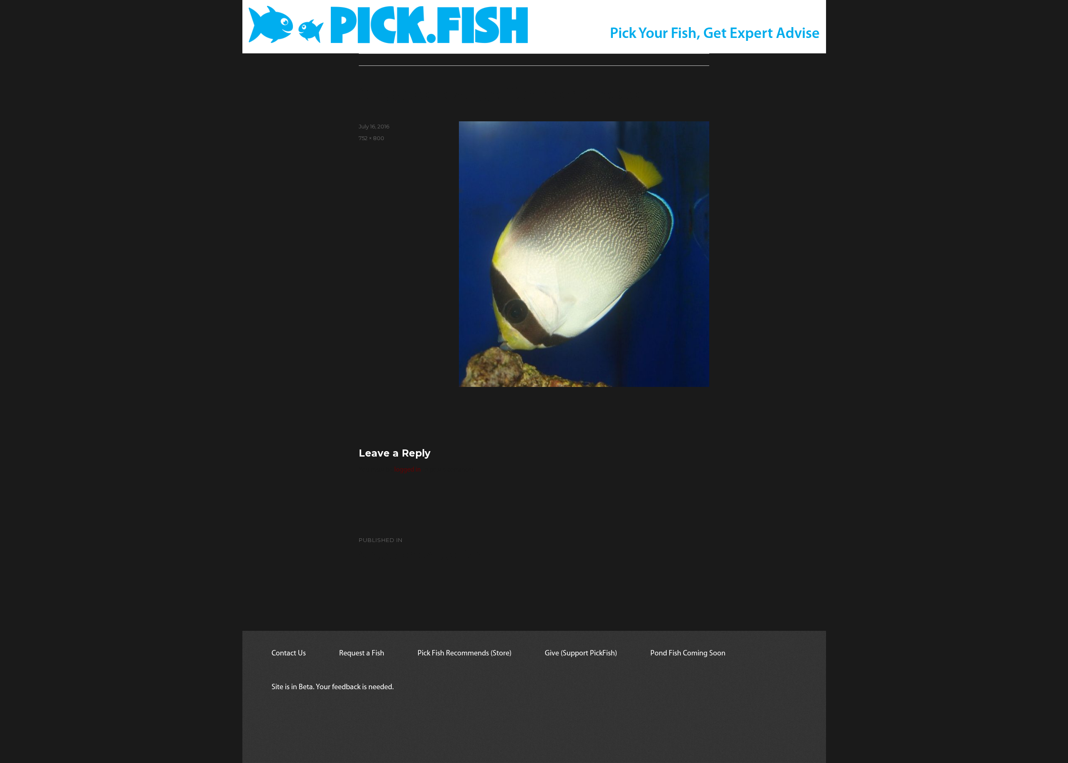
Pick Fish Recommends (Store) (464, 654)
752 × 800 (371, 138)
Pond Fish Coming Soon (687, 654)
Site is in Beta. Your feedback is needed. (333, 687)
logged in (407, 470)
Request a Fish (361, 654)
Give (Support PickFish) (581, 654)
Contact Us (289, 654)
